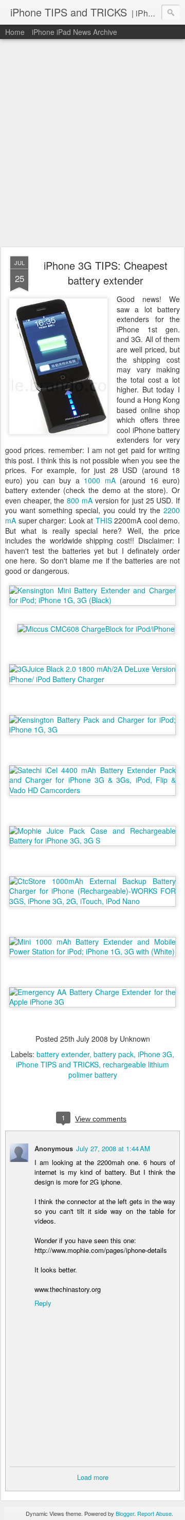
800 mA (79, 500)
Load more (92, 1477)
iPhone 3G (155, 1054)
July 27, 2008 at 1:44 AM (113, 1148)
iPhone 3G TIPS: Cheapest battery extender (106, 273)
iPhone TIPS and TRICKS (57, 1064)
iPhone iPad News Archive (74, 32)
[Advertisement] (92, 143)
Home (15, 32)
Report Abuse (154, 1513)
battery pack (114, 1054)
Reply (42, 1303)
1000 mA (99, 480)
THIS (104, 520)
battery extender (62, 1054)
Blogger (125, 1513)
